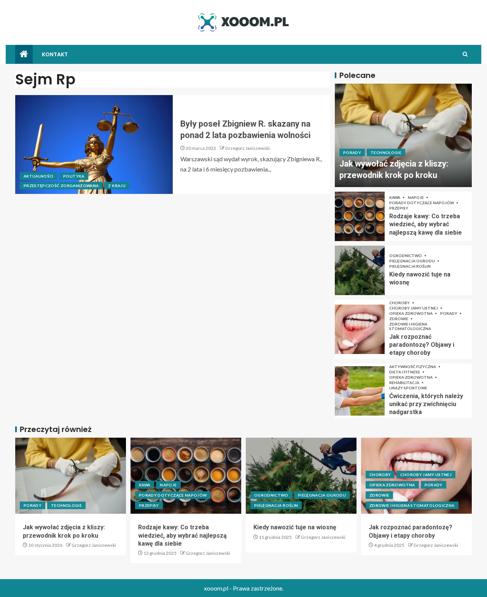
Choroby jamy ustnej (414, 308)
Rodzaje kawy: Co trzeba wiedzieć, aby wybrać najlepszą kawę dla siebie (425, 224)
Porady (352, 152)
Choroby (400, 302)
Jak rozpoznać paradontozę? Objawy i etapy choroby (421, 345)
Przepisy (398, 208)
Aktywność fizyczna (413, 366)
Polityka (73, 176)
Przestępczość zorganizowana (61, 185)
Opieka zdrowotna (411, 313)
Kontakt (55, 54)
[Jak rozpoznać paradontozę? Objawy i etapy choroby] (360, 329)
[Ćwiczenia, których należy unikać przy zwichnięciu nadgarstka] (360, 391)
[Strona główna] (24, 54)
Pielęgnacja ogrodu (412, 261)
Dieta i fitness (405, 372)
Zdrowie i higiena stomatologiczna (410, 326)
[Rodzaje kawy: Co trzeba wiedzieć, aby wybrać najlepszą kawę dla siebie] (360, 216)
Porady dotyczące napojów (422, 202)
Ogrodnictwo (406, 255)
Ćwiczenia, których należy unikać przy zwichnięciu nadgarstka (426, 404)
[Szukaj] (465, 54)
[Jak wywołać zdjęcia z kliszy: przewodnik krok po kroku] (403, 135)
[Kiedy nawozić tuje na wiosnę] (360, 270)
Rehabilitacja (404, 382)
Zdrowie (399, 318)
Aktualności (39, 176)
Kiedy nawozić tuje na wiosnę (294, 527)
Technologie (386, 152)
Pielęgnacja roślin (410, 266)
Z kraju (116, 185)
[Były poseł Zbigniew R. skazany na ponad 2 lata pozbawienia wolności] (94, 144)
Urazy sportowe (408, 388)
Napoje (416, 197)
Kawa (395, 197)
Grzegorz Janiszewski (247, 148)
